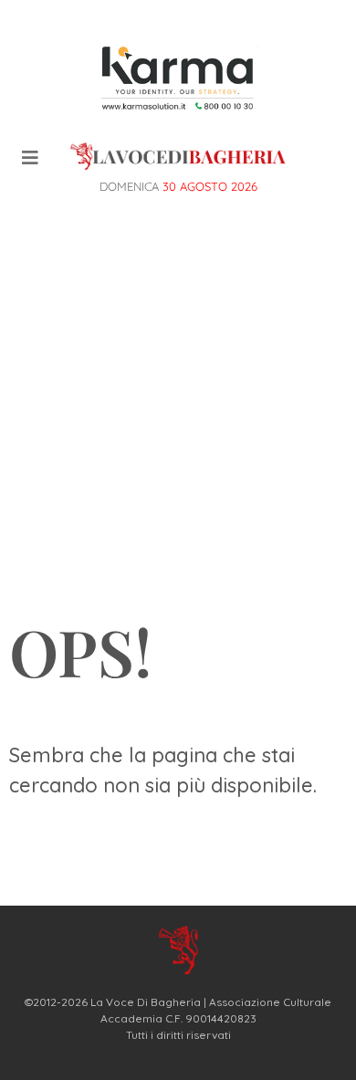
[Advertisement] (178, 407)
